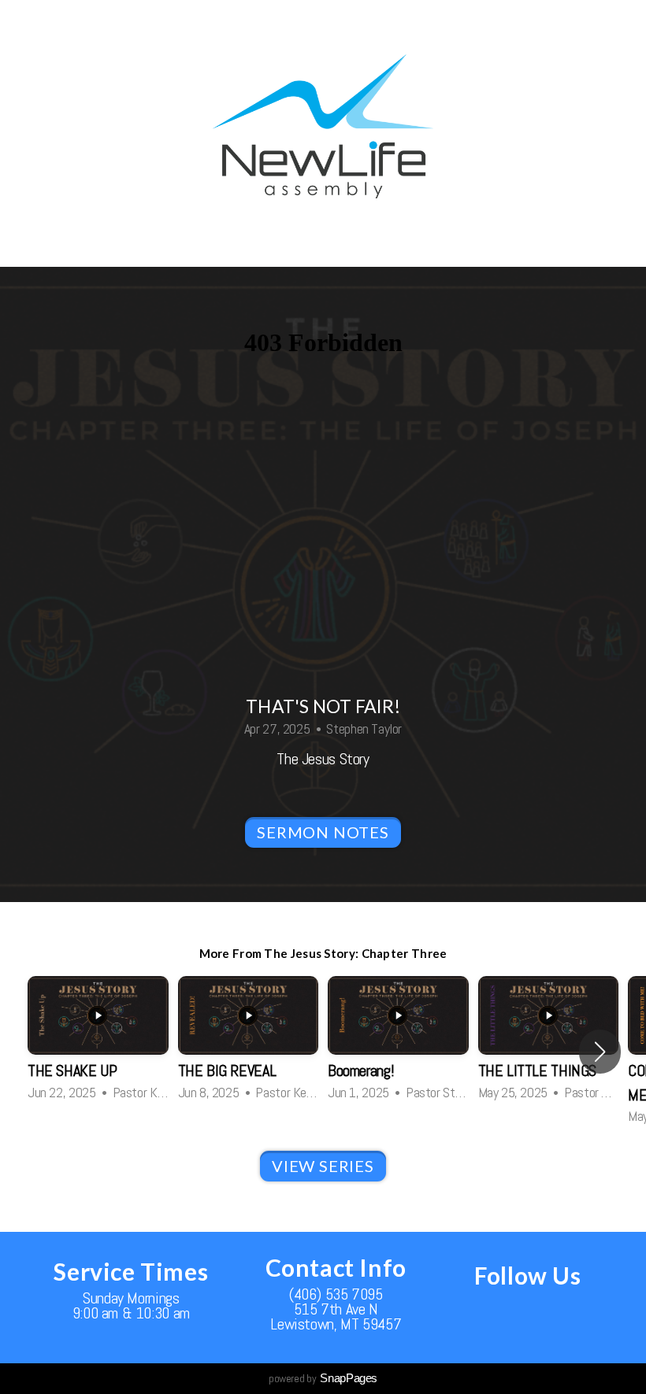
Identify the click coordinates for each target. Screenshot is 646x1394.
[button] (600, 1051)
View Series (323, 1165)
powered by (323, 1378)
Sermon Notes (323, 832)
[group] (98, 1040)
